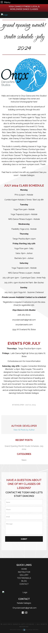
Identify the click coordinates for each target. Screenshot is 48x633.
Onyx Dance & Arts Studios (20, 624)
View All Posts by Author (24, 430)
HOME (24, 569)
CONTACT (24, 584)
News (24, 460)
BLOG (24, 581)
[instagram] (26, 613)
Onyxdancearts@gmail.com (24, 608)
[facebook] (23, 613)
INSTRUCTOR (24, 572)
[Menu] (2, 2)
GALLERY (24, 575)
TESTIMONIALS (24, 578)
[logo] (24, 14)
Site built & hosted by (24, 629)
